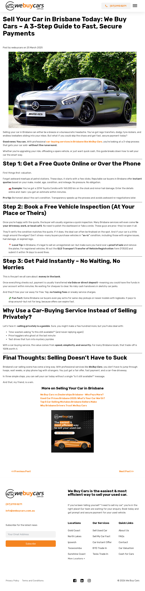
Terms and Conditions (33, 580)
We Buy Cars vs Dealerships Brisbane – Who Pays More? (72, 394)
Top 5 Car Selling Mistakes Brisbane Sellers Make (68, 401)
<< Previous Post (21, 471)
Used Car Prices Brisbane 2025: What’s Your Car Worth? (72, 398)
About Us (124, 530)
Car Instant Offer (102, 542)
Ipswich (72, 542)
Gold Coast (74, 530)
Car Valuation (126, 548)
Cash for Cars (126, 553)
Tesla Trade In (100, 553)
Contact (123, 542)
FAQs (121, 536)
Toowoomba (75, 548)
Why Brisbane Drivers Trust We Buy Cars (63, 405)
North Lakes (74, 536)
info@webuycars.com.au (20, 510)
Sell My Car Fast (101, 536)
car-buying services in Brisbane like (74, 141)
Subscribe (31, 544)
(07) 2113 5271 (14, 504)
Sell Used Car (100, 530)
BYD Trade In (100, 548)
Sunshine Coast (77, 553)
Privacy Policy (12, 580)
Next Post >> (126, 471)
